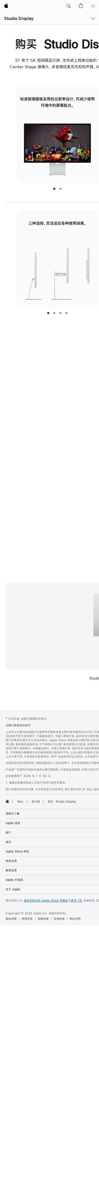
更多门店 (76, 900)
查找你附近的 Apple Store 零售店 (46, 900)
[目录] (93, 6)
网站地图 (75, 918)
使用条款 (27, 918)
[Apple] (7, 801)
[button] (68, 6)
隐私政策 (11, 918)
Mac (20, 801)
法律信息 (59, 918)
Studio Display (19, 18)
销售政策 (43, 918)
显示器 (35, 801)
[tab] (54, 189)
